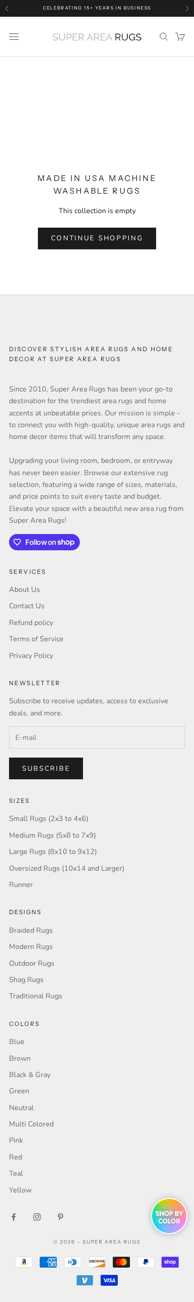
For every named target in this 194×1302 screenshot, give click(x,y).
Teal (16, 1173)
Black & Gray (30, 1075)
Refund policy (31, 623)
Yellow (20, 1190)
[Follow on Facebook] (13, 1216)
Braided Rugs (31, 930)
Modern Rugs (31, 947)
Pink (16, 1140)
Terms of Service (36, 639)
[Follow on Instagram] (37, 1216)
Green (19, 1091)
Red (15, 1157)
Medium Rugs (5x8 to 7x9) (52, 835)
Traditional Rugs (35, 996)
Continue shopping (97, 238)
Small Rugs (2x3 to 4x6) (48, 819)
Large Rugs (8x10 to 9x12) (53, 852)
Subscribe (46, 768)
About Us (24, 590)
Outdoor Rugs (32, 963)
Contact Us (27, 606)
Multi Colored (31, 1124)
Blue (16, 1042)
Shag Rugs (26, 980)
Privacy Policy (31, 656)
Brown (20, 1059)
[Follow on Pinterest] (60, 1216)
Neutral (21, 1108)
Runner (21, 885)
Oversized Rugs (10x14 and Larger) (67, 868)
